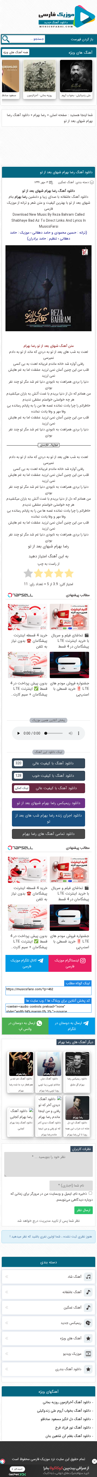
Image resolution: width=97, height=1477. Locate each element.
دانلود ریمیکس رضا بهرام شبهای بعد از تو (48, 803)
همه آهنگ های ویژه (15, 52)
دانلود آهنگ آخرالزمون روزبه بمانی (67, 1402)
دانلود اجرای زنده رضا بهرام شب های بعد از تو (48, 818)
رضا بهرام (39, 115)
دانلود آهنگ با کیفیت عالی (44, 763)
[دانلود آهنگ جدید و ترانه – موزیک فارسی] (66, 29)
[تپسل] (2, 1461)
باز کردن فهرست (82, 39)
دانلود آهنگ (66, 191)
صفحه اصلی (58, 115)
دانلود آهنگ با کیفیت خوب (44, 776)
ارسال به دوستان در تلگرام (68, 1026)
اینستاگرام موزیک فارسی (67, 963)
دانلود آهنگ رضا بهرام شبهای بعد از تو (66, 172)
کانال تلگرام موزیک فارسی (24, 963)
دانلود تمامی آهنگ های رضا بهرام (48, 834)
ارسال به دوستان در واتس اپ (21, 1026)
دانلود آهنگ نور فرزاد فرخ (73, 1427)
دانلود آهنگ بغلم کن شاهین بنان (68, 1436)
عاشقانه (65, 197)
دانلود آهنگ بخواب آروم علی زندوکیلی (64, 1410)
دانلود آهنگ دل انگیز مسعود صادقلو (66, 1419)
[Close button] (94, 1461)
